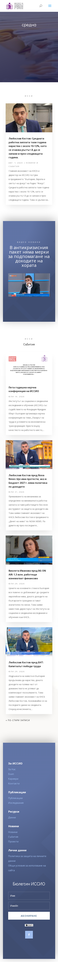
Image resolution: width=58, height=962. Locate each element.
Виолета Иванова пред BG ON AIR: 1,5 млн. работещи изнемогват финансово (27, 574)
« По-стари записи (18, 720)
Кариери (13, 778)
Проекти (13, 841)
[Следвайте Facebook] (29, 935)
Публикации (15, 798)
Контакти (13, 783)
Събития (13, 836)
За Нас (12, 769)
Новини (12, 832)
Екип (11, 774)
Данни (12, 817)
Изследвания (15, 802)
